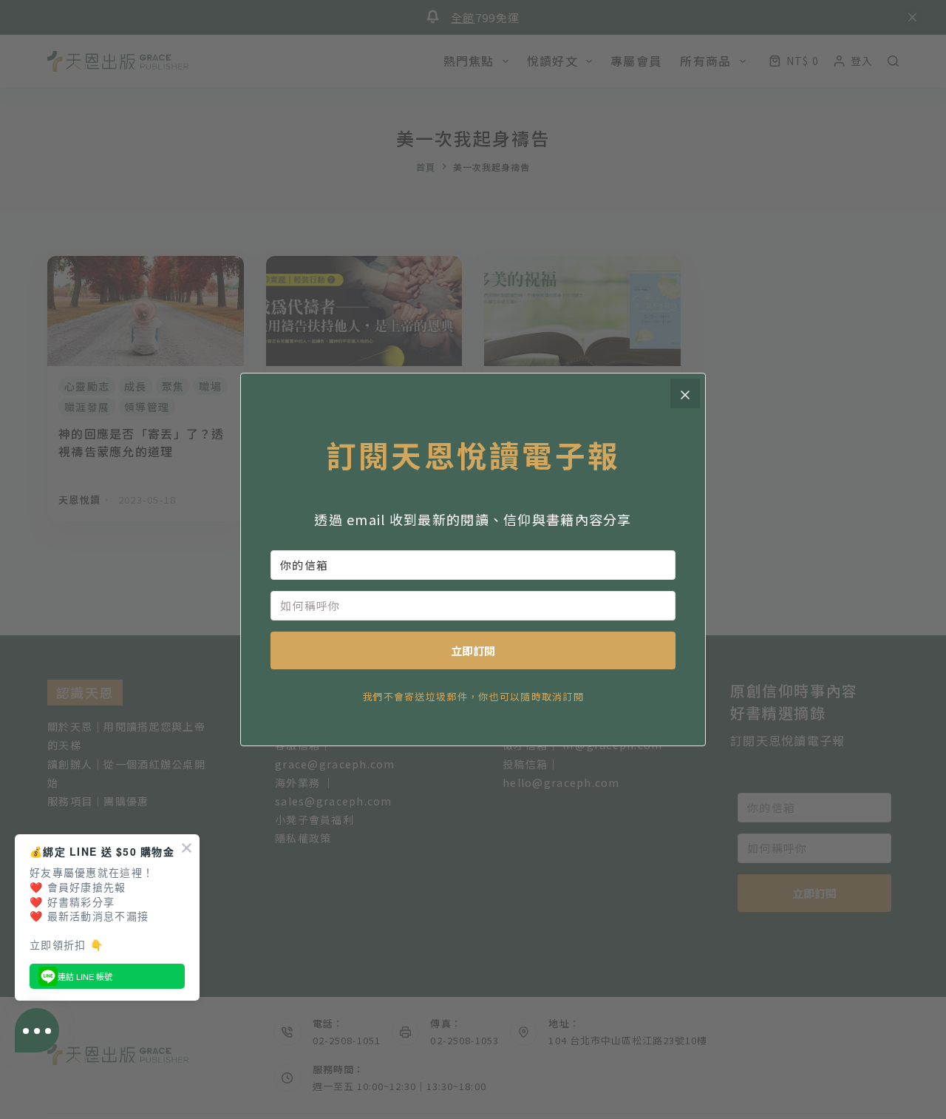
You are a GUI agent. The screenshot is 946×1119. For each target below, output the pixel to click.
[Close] (685, 393)
